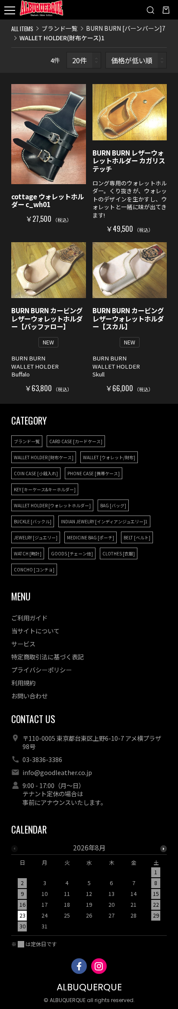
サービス (23, 643)
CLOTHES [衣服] (118, 553)
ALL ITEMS (22, 28)
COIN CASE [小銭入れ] (36, 473)
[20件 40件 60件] (84, 60)
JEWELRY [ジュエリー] (35, 537)
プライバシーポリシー (41, 669)
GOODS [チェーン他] (72, 553)
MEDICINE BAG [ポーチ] (90, 537)
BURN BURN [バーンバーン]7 (125, 28)
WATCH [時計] (27, 553)
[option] (89, 889)
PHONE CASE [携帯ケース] (93, 473)
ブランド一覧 (59, 28)
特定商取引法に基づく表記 (47, 656)
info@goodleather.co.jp (57, 772)
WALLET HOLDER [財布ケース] (43, 457)
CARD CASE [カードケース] (75, 441)
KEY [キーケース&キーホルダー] (45, 489)
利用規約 (23, 682)
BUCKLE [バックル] (32, 521)
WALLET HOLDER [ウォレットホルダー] (52, 505)
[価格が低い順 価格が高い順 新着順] (136, 60)
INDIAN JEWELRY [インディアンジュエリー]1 (104, 521)
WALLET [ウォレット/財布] (109, 457)
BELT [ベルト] (137, 537)
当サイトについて (35, 630)
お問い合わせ (29, 695)
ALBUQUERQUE (89, 987)
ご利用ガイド (29, 617)
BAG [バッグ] (113, 505)
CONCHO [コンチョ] (34, 569)
